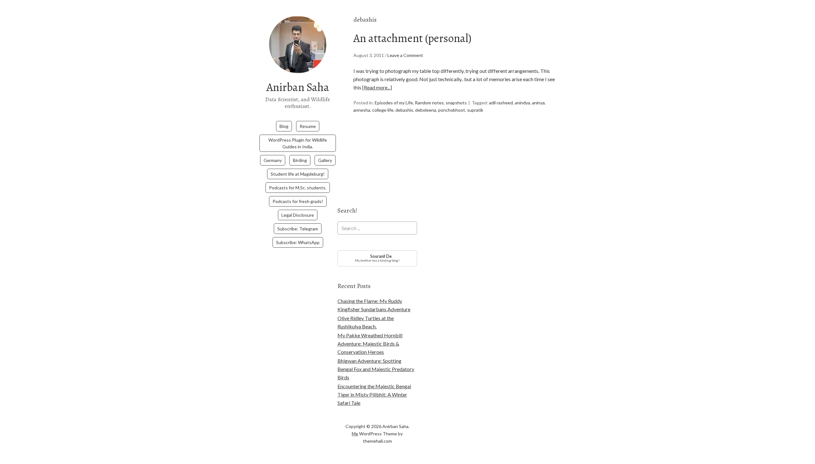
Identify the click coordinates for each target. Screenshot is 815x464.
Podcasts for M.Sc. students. (297, 187)
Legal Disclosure (297, 215)
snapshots (456, 102)
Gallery (325, 160)
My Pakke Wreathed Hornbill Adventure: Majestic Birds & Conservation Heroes (369, 343)
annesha (361, 110)
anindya (522, 102)
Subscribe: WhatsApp (298, 242)
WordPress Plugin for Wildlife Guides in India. (297, 143)
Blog (284, 126)
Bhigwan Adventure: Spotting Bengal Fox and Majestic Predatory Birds (375, 369)
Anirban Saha (297, 87)
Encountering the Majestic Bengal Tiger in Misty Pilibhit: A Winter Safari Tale (374, 394)
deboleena (425, 110)
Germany (273, 160)
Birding (300, 160)
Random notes (429, 102)
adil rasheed (501, 102)
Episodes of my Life (394, 102)
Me (355, 433)
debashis (404, 110)
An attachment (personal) (412, 38)
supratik (475, 110)
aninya (538, 102)
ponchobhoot (451, 110)
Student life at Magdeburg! (298, 174)
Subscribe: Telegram (297, 228)
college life (382, 110)
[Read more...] (377, 87)
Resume (308, 126)
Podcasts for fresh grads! (298, 201)
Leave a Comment (405, 55)
